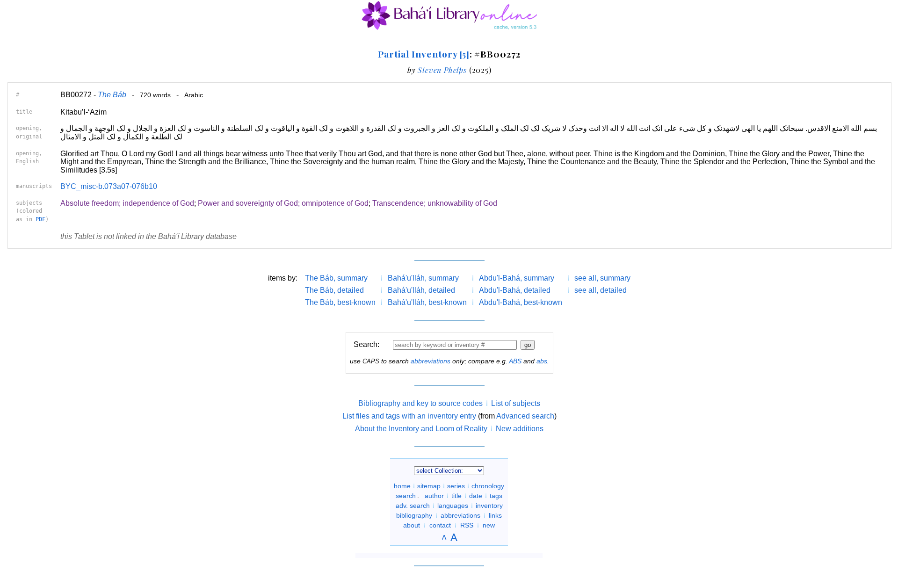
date (475, 495)
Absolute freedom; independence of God (127, 203)
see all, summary (602, 278)
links (495, 515)
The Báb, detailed (334, 290)
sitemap (429, 486)
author (434, 495)
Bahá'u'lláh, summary (423, 278)
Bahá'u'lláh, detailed (421, 290)
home (402, 486)
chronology (487, 486)
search (406, 495)
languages (452, 505)
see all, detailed (600, 290)
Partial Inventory (423, 54)
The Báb (112, 95)
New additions (519, 429)
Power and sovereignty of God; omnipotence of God (283, 203)
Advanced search (525, 416)
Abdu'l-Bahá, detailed (514, 290)
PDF (40, 219)
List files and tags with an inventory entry (409, 416)
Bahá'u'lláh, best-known (427, 302)
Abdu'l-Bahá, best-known (520, 302)
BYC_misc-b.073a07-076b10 (108, 186)
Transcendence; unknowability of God (434, 203)
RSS (466, 525)
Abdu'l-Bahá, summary (516, 278)
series (456, 486)
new (489, 525)
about (411, 525)
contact (440, 525)
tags (496, 495)
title (456, 495)
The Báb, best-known (340, 302)
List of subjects (515, 403)
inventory (489, 505)
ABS (515, 361)
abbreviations (430, 361)
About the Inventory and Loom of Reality (421, 429)
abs (541, 361)
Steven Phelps (442, 70)
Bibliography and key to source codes (420, 403)
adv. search (413, 505)
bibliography (414, 515)
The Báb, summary (336, 278)
